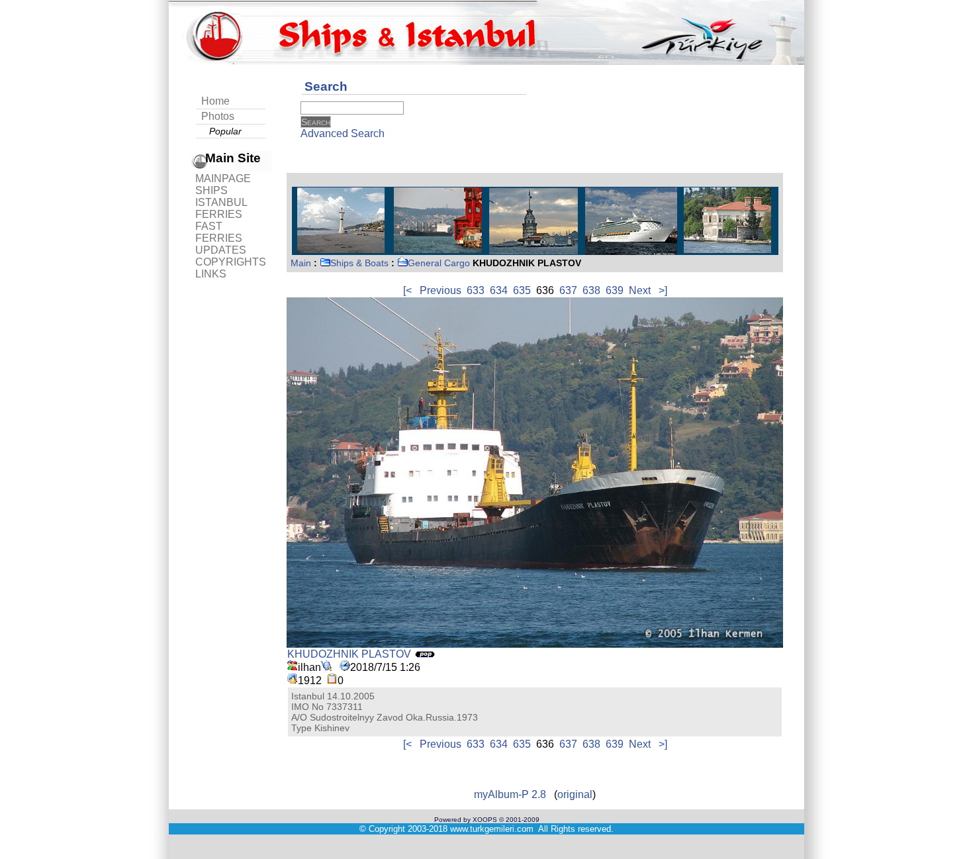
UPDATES (220, 250)
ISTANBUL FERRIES (221, 208)
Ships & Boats (359, 263)
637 (568, 290)
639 (615, 290)
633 (476, 290)
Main (301, 263)
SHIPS (211, 190)
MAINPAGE (223, 178)
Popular (225, 131)
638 (591, 290)
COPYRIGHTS (230, 262)
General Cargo (439, 263)
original (574, 794)
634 (499, 290)
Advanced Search (343, 133)
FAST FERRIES (218, 232)
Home (215, 101)
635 (522, 290)
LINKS (210, 273)
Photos (217, 116)
